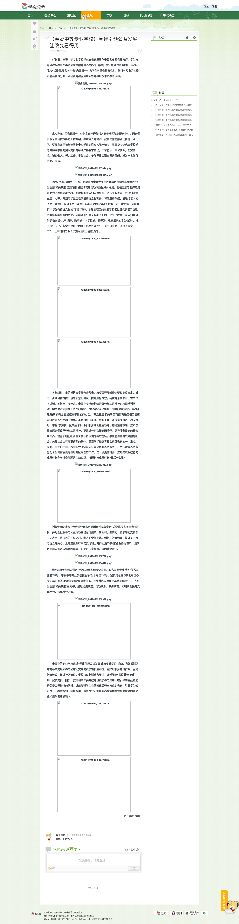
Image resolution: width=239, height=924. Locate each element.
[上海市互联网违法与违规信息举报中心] (204, 913)
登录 (206, 6)
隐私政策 (58, 912)
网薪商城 (146, 15)
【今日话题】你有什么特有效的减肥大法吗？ (173, 105)
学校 (109, 15)
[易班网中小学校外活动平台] (177, 913)
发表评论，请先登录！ (93, 860)
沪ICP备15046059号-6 (102, 919)
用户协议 (48, 912)
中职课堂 (169, 15)
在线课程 (50, 15)
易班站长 (60, 835)
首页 (30, 15)
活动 (60, 28)
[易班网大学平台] (161, 913)
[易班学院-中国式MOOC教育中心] (192, 913)
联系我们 (68, 912)
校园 (51, 28)
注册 (214, 6)
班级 (126, 15)
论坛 (90, 15)
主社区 (71, 15)
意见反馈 (78, 912)
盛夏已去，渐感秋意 (162, 100)
